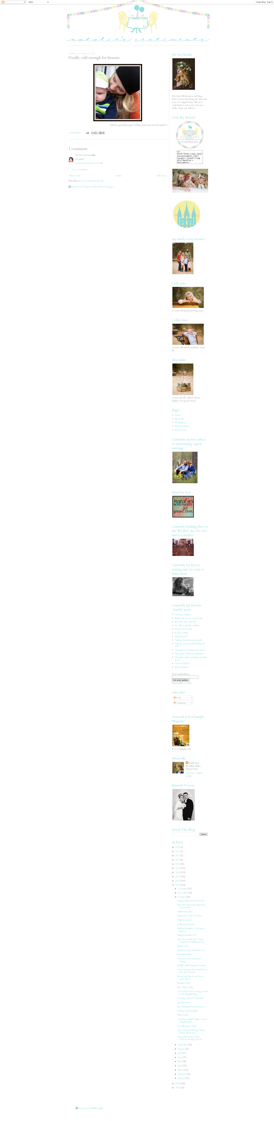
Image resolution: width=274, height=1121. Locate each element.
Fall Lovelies (183, 1014)
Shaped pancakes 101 (187, 935)
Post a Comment (79, 169)
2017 (177, 851)
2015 (177, 859)
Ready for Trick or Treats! (189, 915)
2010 (177, 880)
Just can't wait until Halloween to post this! (191, 906)
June (180, 1057)
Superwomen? (181, 636)
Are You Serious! (83, 155)
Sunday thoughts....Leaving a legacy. (190, 929)
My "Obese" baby (185, 987)
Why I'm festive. (182, 667)
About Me (179, 418)
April (180, 1065)
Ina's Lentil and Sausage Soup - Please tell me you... (191, 1031)
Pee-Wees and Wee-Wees (187, 625)
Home (118, 175)
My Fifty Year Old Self (185, 621)
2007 (177, 1087)
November (183, 892)
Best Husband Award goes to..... (192, 1006)
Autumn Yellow (184, 954)
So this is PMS (181, 632)
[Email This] (92, 132)
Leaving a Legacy (183, 614)
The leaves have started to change (189, 960)
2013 (177, 868)
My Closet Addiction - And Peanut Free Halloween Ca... (191, 940)
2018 (177, 847)
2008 (177, 1083)
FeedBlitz (188, 683)
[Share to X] (97, 132)
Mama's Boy (183, 946)
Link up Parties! (182, 426)
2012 (177, 872)
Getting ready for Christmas (190, 998)
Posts (178, 697)
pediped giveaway (185, 924)
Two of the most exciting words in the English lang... (192, 992)
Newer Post (74, 175)
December (183, 888)
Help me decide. (184, 920)
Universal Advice (183, 663)
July (180, 1053)
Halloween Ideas (184, 911)
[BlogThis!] (95, 132)
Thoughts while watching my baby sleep (191, 658)
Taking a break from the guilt (188, 640)
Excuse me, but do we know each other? (190, 977)
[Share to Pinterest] (103, 132)
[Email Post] (87, 132)
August (181, 1048)
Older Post (161, 175)
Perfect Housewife (183, 629)
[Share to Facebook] (100, 132)
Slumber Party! (184, 983)
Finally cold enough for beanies (191, 965)
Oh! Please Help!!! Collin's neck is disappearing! (192, 1020)
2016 (177, 855)
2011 (177, 876)
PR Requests (180, 422)
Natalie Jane (194, 763)
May (180, 1061)
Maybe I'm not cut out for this (189, 618)
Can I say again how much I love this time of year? (192, 971)
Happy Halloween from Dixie (191, 900)
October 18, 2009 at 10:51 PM (89, 163)
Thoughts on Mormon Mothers (190, 653)
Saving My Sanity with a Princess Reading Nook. (189, 1038)
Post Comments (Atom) (92, 180)
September (183, 1044)
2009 (177, 884)
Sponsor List (181, 429)
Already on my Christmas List (191, 950)
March (181, 1069)
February (182, 1074)
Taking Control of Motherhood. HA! (190, 645)
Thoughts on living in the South (190, 650)
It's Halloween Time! (186, 1026)
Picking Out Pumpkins (188, 1010)
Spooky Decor (184, 1002)
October (182, 897)
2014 (177, 864)
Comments (181, 702)
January (181, 1078)
